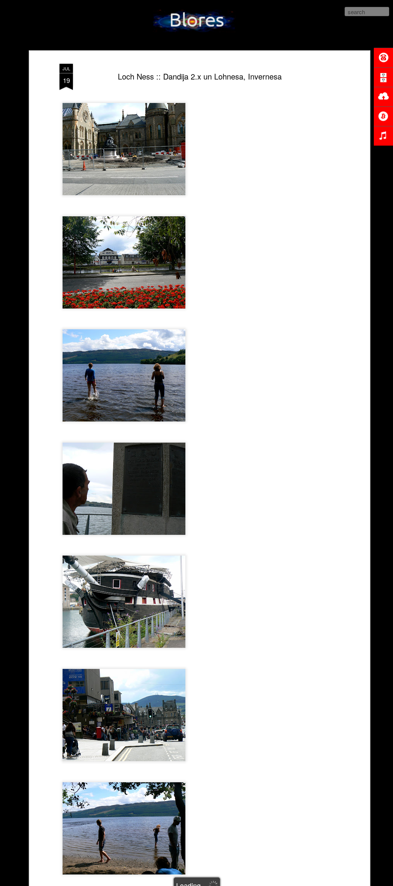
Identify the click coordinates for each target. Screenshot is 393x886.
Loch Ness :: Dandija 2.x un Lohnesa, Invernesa (200, 76)
